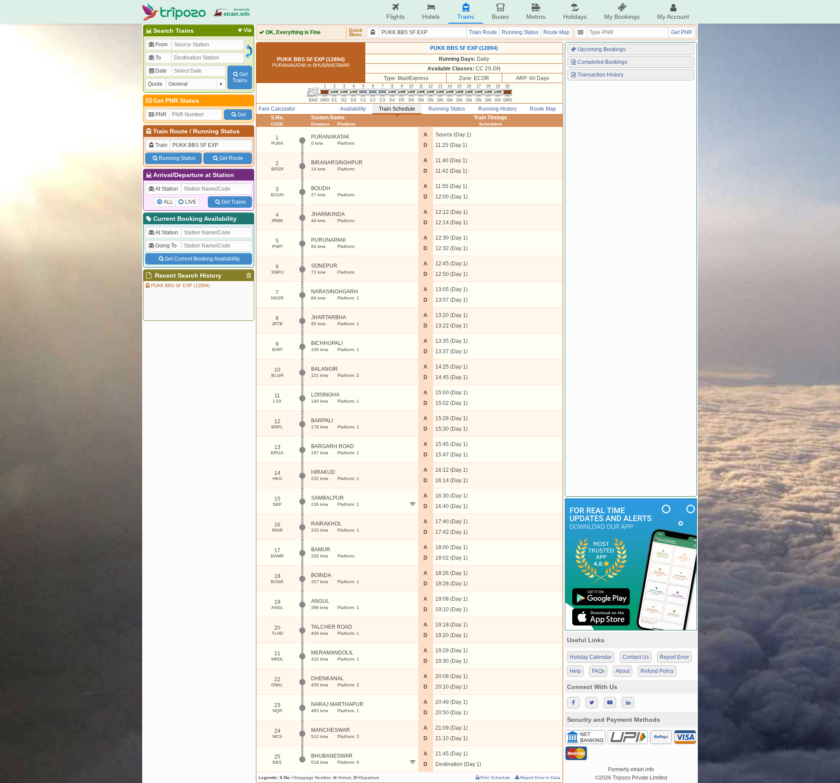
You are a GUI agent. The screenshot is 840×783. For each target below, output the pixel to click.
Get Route (231, 158)
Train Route (170, 131)
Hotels (431, 16)
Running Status (216, 131)
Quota (155, 84)
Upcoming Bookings (602, 49)
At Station (166, 189)
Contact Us (636, 657)
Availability (353, 109)
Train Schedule (397, 109)
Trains (465, 16)
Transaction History (600, 75)
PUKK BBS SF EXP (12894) (180, 285)
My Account (673, 16)
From (161, 45)
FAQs (598, 671)
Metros (536, 16)
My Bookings (622, 16)
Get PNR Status (176, 100)
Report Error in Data (540, 777)
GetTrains (240, 77)
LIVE (190, 202)
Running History (497, 109)
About (623, 671)
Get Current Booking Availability (202, 259)
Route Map (556, 32)
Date (161, 71)
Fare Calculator (277, 109)
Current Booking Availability (195, 218)
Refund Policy (657, 671)
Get (242, 114)
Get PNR (681, 32)
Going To (166, 246)
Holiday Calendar (591, 657)
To (158, 58)
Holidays (575, 16)
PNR (161, 114)
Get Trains (233, 202)
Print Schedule (495, 777)
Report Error (674, 657)
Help (575, 671)
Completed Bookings (602, 62)
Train (161, 145)
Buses (500, 16)
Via (248, 30)
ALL (168, 202)
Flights (395, 16)
